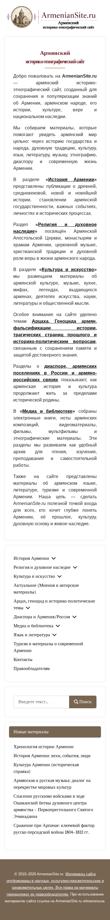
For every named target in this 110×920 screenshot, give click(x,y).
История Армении (31, 558)
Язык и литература (32, 634)
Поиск (85, 701)
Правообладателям (32, 668)
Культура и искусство (34, 576)
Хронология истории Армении (44, 746)
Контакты (23, 659)
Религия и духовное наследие (42, 567)
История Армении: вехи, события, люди (52, 755)
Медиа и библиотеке (47, 411)
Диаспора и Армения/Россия (42, 616)
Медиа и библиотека (33, 625)
